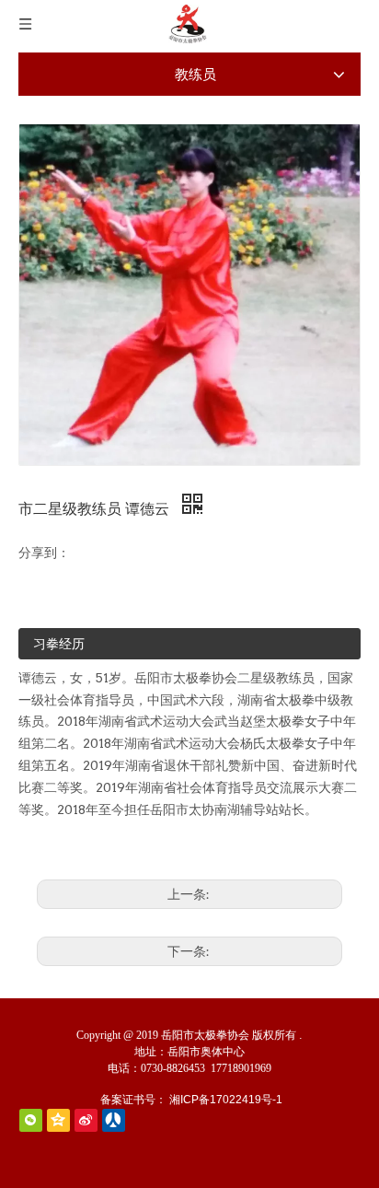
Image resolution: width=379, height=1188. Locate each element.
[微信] (30, 1120)
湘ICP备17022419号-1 (225, 1099)
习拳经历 (59, 643)
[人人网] (113, 1120)
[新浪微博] (86, 1120)
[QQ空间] (58, 1120)
